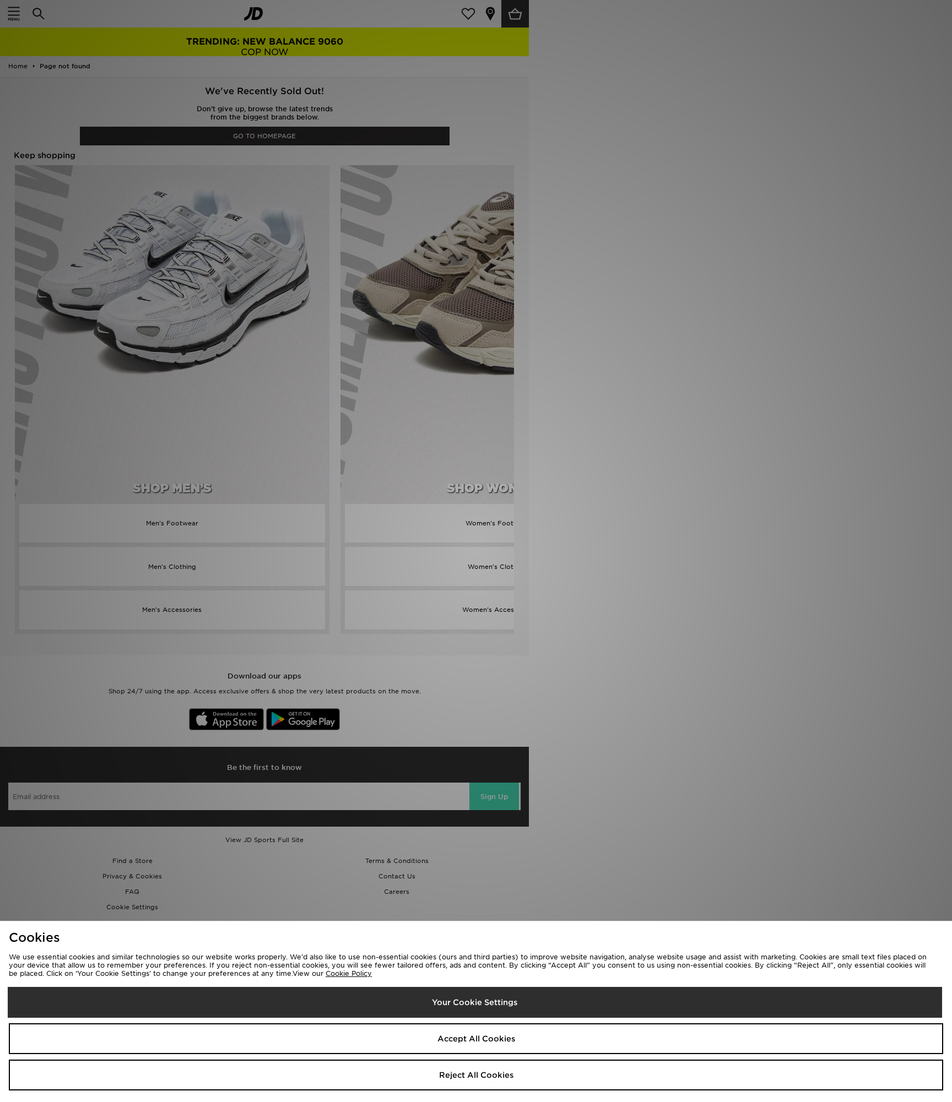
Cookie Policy (349, 973)
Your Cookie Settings (474, 1002)
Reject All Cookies (476, 1075)
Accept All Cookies (476, 1038)
